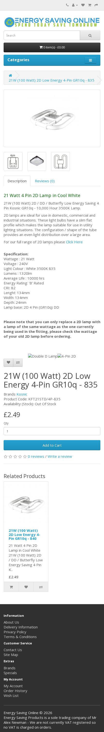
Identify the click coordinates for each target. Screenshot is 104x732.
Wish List (11, 695)
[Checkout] (96, 4)
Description (17, 180)
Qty (6, 423)
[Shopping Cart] (89, 4)
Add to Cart (52, 445)
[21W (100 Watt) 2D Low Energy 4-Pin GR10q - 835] (52, 118)
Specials (10, 672)
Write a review (60, 456)
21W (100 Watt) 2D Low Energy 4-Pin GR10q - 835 (51, 80)
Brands (9, 667)
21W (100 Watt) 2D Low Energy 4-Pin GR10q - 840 (24, 534)
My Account (13, 685)
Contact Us (13, 649)
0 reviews (36, 456)
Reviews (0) (45, 180)
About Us (11, 622)
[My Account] (75, 4)
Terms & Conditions (20, 636)
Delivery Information (21, 627)
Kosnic (21, 394)
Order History (15, 690)
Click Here (74, 241)
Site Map (11, 654)
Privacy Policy (15, 631)
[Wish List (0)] (83, 4)
